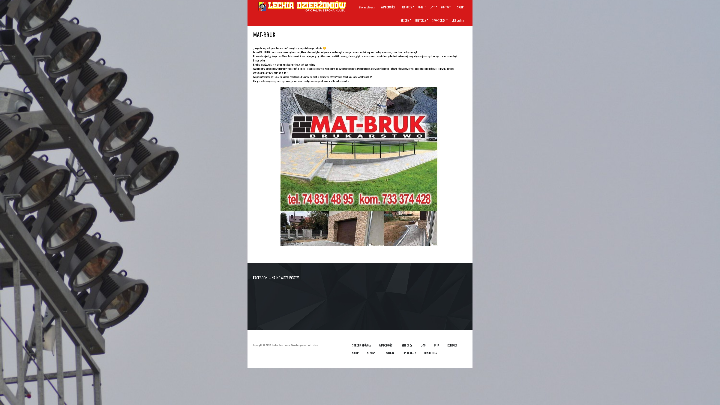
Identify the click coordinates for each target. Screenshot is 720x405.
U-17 (436, 345)
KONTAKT (452, 345)
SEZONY (371, 353)
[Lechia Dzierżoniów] (301, 6)
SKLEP (355, 353)
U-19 (423, 345)
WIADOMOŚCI (386, 345)
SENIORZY (407, 345)
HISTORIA (389, 353)
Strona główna (361, 345)
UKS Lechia (430, 353)
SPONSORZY (409, 353)
